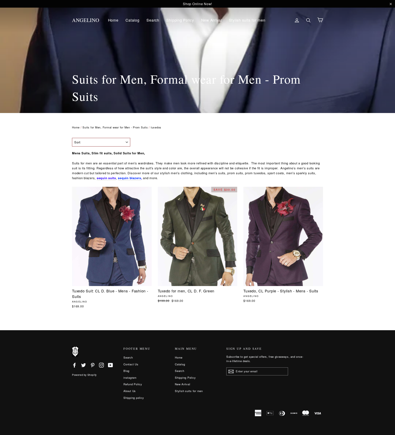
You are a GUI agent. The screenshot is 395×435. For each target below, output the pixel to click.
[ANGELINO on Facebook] (74, 365)
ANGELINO (85, 20)
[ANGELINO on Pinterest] (92, 365)
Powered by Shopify (84, 374)
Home (113, 20)
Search (152, 20)
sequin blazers (129, 178)
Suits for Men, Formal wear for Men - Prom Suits (115, 127)
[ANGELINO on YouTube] (110, 365)
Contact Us (130, 364)
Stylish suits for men (247, 20)
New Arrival (211, 20)
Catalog (132, 20)
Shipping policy (133, 398)
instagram (130, 378)
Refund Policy (132, 384)
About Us (129, 391)
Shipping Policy (180, 20)
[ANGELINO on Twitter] (83, 365)
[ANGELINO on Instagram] (101, 365)
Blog (126, 371)
